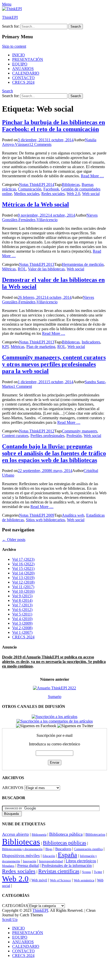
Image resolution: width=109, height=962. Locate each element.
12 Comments (40, 144)
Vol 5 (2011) (22, 614)
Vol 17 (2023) (23, 559)
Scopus (86, 872)
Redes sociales (53, 193)
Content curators (15, 435)
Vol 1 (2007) (22, 632)
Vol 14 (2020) (23, 573)
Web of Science (60, 880)
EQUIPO (19, 64)
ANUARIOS (23, 68)
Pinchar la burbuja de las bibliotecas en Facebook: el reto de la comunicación (53, 125)
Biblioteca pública (66, 834)
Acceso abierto (15, 834)
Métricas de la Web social (35, 204)
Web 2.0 (73, 193)
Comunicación (29, 189)
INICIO (18, 55)
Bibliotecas (71, 184)
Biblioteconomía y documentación (22, 849)
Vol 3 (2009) (22, 623)
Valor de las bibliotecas (46, 269)
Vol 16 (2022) (23, 564)
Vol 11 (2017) (23, 587)
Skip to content (14, 46)
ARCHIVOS (12, 787)
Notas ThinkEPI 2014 (36, 184)
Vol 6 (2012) (22, 609)
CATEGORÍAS (15, 905)
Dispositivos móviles (21, 855)
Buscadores (63, 849)
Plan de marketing (40, 346)
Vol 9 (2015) (22, 596)
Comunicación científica (88, 849)
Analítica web (73, 515)
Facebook (51, 189)
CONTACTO (23, 78)
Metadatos (8, 866)
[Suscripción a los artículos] (54, 716)
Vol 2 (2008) (22, 628)
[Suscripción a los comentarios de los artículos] (54, 721)
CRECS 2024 (23, 82)
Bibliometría (39, 834)
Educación (49, 856)
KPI (5, 346)
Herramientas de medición (83, 264)
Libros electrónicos (81, 861)
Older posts (13, 539)
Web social (91, 193)
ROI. (22, 269)
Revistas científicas (58, 871)
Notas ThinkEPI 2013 (36, 264)
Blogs (48, 849)
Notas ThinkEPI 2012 (36, 431)
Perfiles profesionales (47, 435)
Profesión (74, 435)
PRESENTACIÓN (27, 59)
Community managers (79, 431)
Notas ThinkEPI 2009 (36, 515)
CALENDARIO (25, 73)
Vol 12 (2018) (23, 582)
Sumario (54, 696)
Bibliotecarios (95, 834)
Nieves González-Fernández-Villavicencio (50, 217)
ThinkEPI (10, 17)
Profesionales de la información (67, 865)
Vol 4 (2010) (22, 619)
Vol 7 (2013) (22, 605)
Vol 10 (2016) (23, 591)
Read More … (92, 176)
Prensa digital (28, 865)
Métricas (9, 269)
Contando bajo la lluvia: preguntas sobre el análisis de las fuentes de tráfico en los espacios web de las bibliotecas (54, 453)
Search (7, 91)
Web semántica (84, 880)
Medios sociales (26, 193)
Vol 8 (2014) (22, 600)
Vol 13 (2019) (23, 577)
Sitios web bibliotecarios (45, 520)
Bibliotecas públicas (64, 843)
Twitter (98, 872)
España (67, 855)
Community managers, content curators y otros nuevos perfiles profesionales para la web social (54, 364)
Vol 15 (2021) (23, 568)
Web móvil (39, 880)
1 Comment (22, 386)
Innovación (29, 861)
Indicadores (91, 342)
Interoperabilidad (51, 861)
